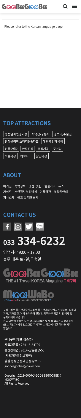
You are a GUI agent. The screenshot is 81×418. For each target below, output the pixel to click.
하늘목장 (10, 156)
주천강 (57, 148)
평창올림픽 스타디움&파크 (21, 141)
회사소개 (8, 197)
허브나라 (26, 156)
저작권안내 (61, 191)
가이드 (7, 191)
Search (65, 4)
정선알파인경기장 (16, 134)
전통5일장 (11, 148)
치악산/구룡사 (40, 134)
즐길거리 (50, 186)
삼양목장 (41, 156)
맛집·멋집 (35, 186)
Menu (74, 4)
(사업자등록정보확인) (18, 355)
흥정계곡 (43, 148)
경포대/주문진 (63, 134)
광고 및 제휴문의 (27, 197)
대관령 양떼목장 (53, 141)
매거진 (7, 186)
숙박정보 (20, 186)
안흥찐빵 (27, 148)
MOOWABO (12, 379)
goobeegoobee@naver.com (23, 366)
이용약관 (45, 191)
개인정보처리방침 (25, 191)
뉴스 (61, 186)
